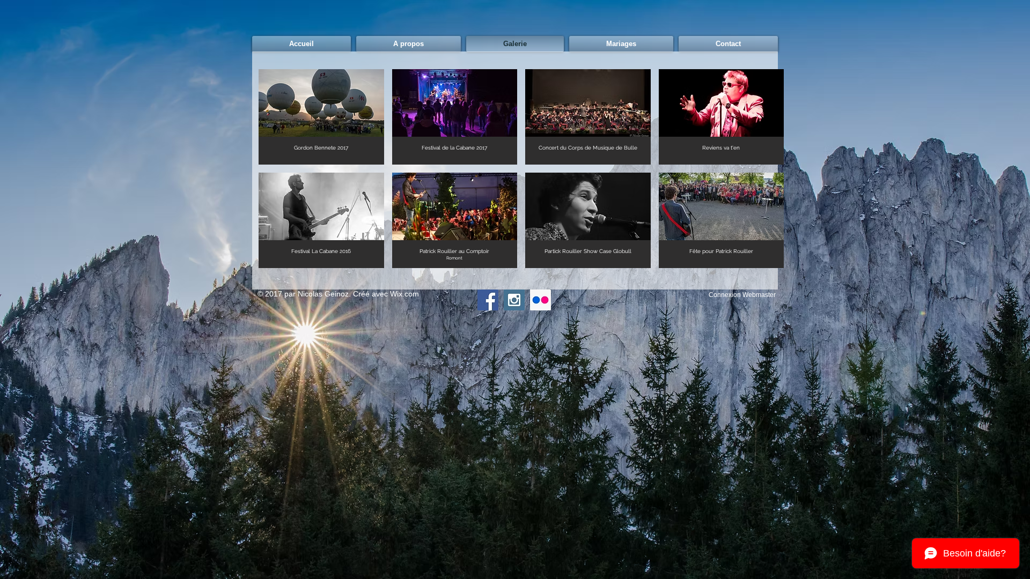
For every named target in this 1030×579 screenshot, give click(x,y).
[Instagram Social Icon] (514, 300)
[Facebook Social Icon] (487, 300)
